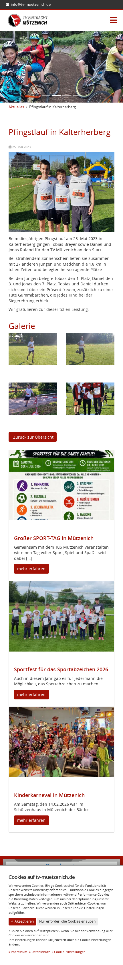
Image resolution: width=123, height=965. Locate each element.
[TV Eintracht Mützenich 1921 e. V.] (28, 20)
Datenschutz (40, 952)
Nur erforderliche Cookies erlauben (67, 921)
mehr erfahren (31, 568)
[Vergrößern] (33, 348)
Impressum (19, 952)
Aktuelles (16, 107)
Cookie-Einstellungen (70, 952)
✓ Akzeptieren (22, 921)
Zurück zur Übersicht (32, 437)
